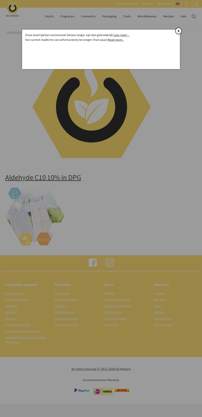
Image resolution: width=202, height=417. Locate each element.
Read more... (116, 40)
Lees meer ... (121, 35)
